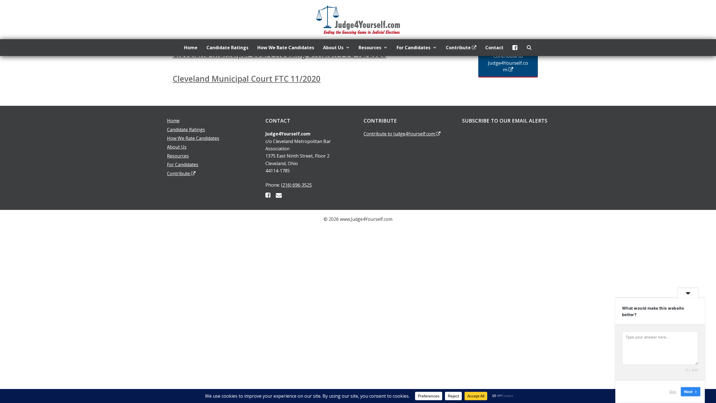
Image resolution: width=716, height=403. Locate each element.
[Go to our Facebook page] (267, 195)
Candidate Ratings (227, 47)
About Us (333, 47)
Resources (370, 47)
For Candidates (413, 47)
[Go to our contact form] (279, 195)
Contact (494, 47)
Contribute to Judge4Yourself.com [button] (508, 63)
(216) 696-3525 (296, 185)
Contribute (459, 47)
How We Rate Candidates (285, 47)
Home (190, 47)
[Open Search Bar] (529, 47)
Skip (672, 391)
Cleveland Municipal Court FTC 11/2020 (247, 78)
